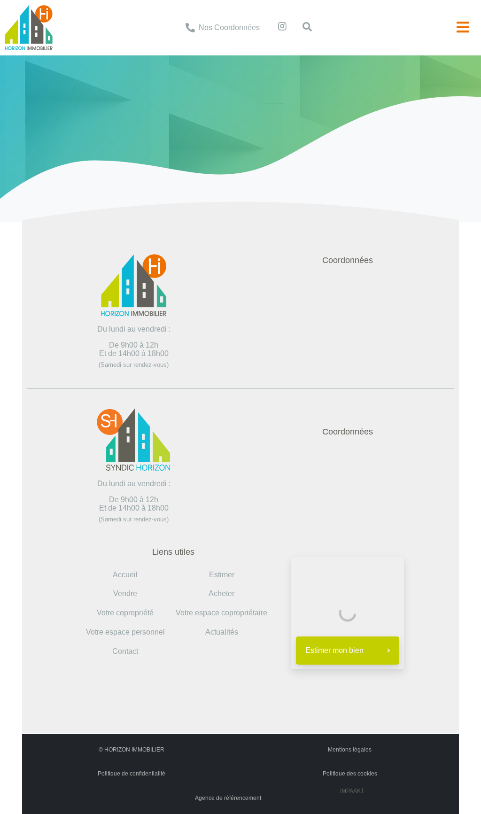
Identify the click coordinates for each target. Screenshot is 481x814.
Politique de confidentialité (131, 773)
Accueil (185, 109)
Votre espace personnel (125, 632)
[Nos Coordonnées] (190, 27)
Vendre (125, 593)
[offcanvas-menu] (462, 27)
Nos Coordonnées (229, 27)
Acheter (221, 593)
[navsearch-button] (302, 27)
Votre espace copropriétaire (221, 613)
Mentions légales (350, 749)
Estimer (221, 575)
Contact (125, 651)
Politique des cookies (350, 773)
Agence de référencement (228, 798)
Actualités (221, 632)
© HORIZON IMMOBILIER (131, 749)
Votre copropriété (125, 613)
